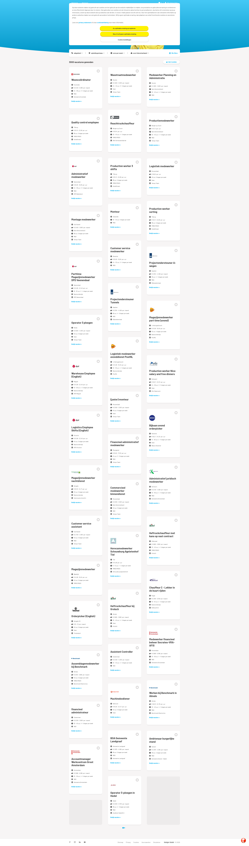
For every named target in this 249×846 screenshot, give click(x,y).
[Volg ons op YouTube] (84, 842)
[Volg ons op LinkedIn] (80, 842)
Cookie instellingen (124, 40)
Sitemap (120, 842)
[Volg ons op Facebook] (70, 842)
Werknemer (74, 3)
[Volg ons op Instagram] (75, 842)
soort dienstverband (140, 53)
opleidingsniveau (97, 53)
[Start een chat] (243, 840)
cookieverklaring (103, 22)
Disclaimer (156, 842)
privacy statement (85, 22)
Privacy (128, 842)
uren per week (118, 53)
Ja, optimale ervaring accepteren (124, 28)
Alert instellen (172, 62)
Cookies (136, 842)
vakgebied (77, 53)
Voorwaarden (146, 842)
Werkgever (85, 3)
